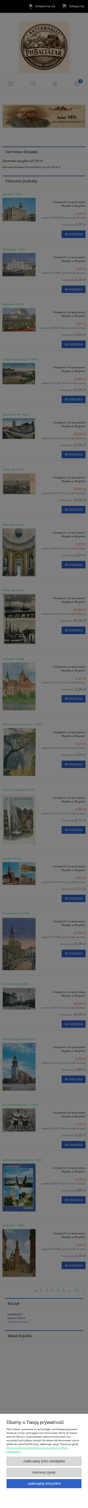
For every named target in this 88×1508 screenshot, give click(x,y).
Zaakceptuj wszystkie (44, 1483)
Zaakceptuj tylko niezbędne (44, 1461)
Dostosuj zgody (44, 1472)
